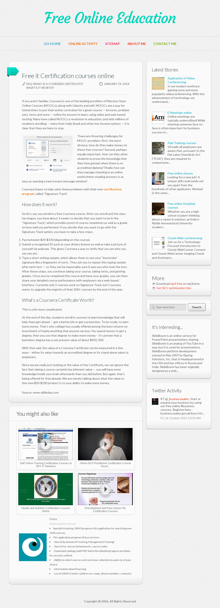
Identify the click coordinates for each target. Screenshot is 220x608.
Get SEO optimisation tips (173, 288)
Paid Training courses (182, 143)
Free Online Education (110, 18)
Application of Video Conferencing (181, 80)
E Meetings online (180, 112)
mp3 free (176, 283)
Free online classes (180, 173)
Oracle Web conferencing (185, 238)
